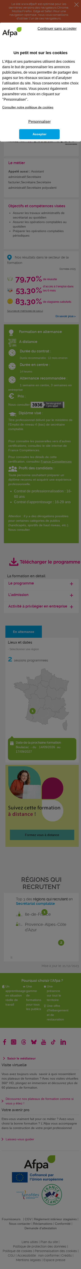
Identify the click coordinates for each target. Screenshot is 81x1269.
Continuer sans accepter (57, 28)
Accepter (39, 134)
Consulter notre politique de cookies (27, 107)
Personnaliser (39, 121)
